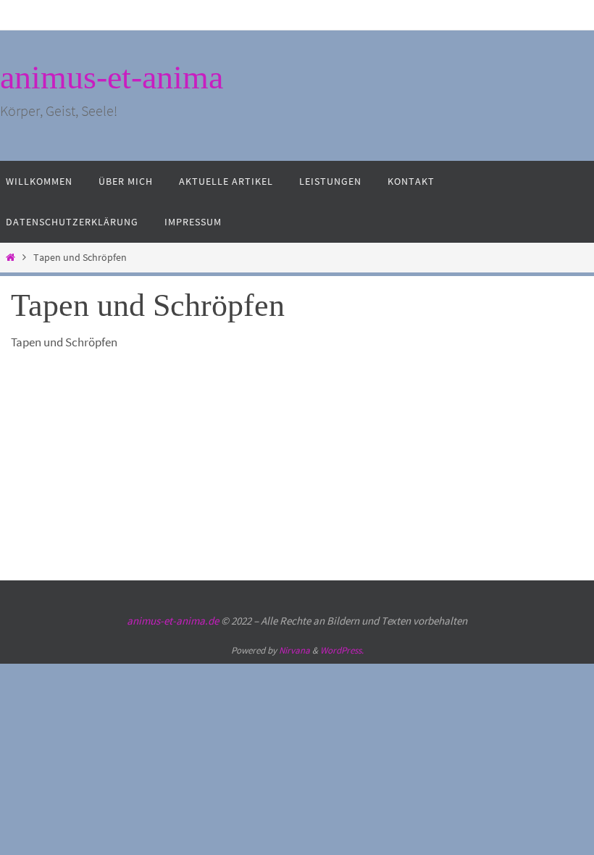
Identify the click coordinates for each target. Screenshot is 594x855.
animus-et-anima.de (173, 620)
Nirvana (294, 650)
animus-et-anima (111, 77)
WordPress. (342, 650)
